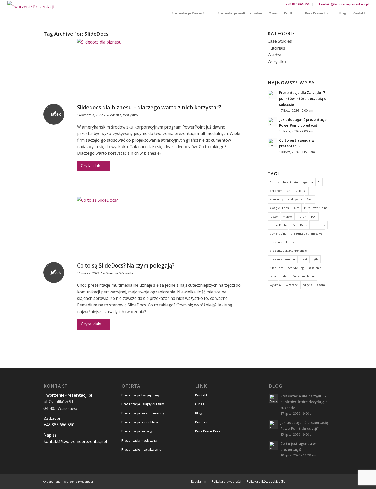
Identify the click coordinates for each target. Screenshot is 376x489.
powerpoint (278, 233)
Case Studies (280, 41)
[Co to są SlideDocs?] (159, 228)
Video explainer (304, 276)
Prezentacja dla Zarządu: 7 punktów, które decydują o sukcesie (302, 98)
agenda (308, 182)
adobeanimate (288, 182)
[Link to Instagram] (305, 481)
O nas (199, 404)
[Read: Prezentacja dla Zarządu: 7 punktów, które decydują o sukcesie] (272, 94)
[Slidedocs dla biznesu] (159, 70)
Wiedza (115, 115)
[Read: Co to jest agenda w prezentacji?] (272, 142)
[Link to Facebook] (298, 481)
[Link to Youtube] (313, 481)
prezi (303, 259)
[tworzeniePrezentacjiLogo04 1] (30, 7)
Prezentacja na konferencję (142, 413)
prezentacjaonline (282, 259)
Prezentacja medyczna (139, 440)
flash (310, 199)
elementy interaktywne (286, 199)
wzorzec (292, 285)
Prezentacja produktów (139, 422)
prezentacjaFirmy (282, 242)
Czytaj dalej (91, 165)
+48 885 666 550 (298, 4)
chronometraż (280, 191)
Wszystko (130, 115)
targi (273, 276)
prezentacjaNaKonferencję (288, 250)
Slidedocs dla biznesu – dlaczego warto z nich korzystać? (149, 107)
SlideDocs (276, 268)
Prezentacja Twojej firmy (140, 395)
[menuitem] (298, 4)
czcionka (300, 191)
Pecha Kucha (278, 225)
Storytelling (296, 268)
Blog (198, 413)
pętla (315, 259)
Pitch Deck (299, 225)
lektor (274, 216)
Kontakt (201, 395)
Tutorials (276, 48)
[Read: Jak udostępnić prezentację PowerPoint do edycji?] (272, 121)
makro (287, 216)
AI (319, 182)
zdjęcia (307, 285)
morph (301, 216)
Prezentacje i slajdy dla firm (142, 404)
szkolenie (315, 268)
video (285, 276)
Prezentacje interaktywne (141, 449)
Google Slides (279, 208)
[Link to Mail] (329, 481)
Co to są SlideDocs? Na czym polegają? (125, 265)
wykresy (275, 285)
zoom (321, 285)
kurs (296, 208)
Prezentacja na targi (137, 431)
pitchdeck (318, 225)
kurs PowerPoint (315, 208)
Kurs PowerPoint (208, 431)
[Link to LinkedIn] (321, 481)
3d (271, 182)
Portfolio (201, 422)
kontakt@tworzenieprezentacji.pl (344, 4)
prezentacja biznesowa (307, 233)
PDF (313, 216)
